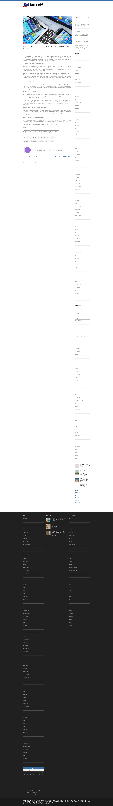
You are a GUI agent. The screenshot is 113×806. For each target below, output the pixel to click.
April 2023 (77, 166)
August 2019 (77, 287)
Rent (76, 423)
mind (47, 141)
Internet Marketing (79, 400)
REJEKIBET (40, 801)
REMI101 (61, 801)
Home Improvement (79, 397)
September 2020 (78, 252)
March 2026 (77, 64)
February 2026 (78, 67)
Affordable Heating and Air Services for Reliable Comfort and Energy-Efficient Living (82, 41)
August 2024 (77, 119)
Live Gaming (77, 406)
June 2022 (25, 657)
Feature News (77, 374)
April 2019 (77, 299)
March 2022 (77, 203)
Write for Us (77, 502)
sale (52, 141)
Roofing (76, 426)
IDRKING (79, 801)
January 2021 (77, 241)
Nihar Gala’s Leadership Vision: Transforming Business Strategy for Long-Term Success (42, 131)
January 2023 (77, 174)
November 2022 (78, 180)
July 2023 (76, 157)
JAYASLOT (51, 801)
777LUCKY (71, 801)
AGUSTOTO (29, 800)
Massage (76, 412)
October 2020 (78, 249)
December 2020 (78, 244)
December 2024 (78, 108)
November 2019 (78, 278)
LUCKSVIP (41, 802)
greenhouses (33, 141)
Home (76, 495)
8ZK (74, 801)
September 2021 (26, 683)
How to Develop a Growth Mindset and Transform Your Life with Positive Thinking (41, 130)
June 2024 (77, 125)
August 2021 (77, 223)
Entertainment (78, 365)
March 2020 (77, 267)
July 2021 (76, 226)
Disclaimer (77, 500)
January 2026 (77, 70)
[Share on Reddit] (41, 137)
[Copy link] (52, 137)
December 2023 (78, 142)
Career (76, 360)
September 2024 (78, 116)
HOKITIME (30, 802)
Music (70, 584)
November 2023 (78, 145)
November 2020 (78, 247)
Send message (79, 341)
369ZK (53, 802)
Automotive (77, 351)
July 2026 (76, 56)
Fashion (76, 371)
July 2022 (76, 192)
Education (77, 362)
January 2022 (77, 209)
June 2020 (77, 258)
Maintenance (77, 409)
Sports (76, 438)
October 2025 (78, 79)
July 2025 (25, 550)
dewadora (25, 800)
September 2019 (78, 284)
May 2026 (76, 61)
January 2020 (77, 273)
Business (26, 141)
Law (75, 403)
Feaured (76, 377)
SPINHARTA (46, 801)
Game (76, 388)
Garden (76, 391)
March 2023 (77, 168)
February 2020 (78, 270)
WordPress (48, 803)
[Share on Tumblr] (44, 137)
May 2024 (76, 128)
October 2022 (78, 183)
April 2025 (77, 96)
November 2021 (78, 215)
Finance (76, 380)
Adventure (77, 348)
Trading (76, 449)
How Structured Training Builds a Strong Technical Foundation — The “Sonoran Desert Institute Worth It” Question (84, 482)
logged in (30, 162)
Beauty (76, 354)
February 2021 (78, 238)
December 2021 (78, 212)
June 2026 (77, 59)
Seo (75, 429)
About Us (77, 497)
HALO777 (36, 802)
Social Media (77, 435)
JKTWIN (88, 801)
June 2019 (77, 293)
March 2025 (77, 99)
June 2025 (77, 90)
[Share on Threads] (47, 137)
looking (41, 141)
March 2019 (77, 301)
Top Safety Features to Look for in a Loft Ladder (59, 525)
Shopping (76, 432)
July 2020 (76, 255)
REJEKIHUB (25, 802)
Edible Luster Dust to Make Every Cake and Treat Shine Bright (37, 132)
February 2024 (78, 137)
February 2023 (78, 171)
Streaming (71, 610)
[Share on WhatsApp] (36, 137)
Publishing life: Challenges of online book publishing (34, 156)
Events (76, 368)
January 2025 (77, 105)
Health (76, 394)
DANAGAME (49, 802)
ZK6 (43, 801)
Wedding (76, 455)
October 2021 (78, 218)
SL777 (33, 802)
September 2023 (78, 151)
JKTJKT (84, 801)
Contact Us (77, 492)
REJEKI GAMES (66, 801)
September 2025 (78, 82)
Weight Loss (77, 458)
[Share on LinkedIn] (33, 137)
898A (58, 801)
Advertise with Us (78, 505)
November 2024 (78, 111)
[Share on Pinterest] (39, 137)
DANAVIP (45, 802)
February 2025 (78, 102)
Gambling (77, 386)
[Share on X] (30, 137)
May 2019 (76, 296)
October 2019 (78, 281)
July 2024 (76, 122)
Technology (77, 446)
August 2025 (77, 85)
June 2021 (77, 229)
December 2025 (78, 73)
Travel (76, 452)
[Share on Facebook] (27, 137)
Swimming (77, 443)
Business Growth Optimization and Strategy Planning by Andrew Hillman (82, 26)
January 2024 (77, 140)
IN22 (82, 801)
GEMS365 (55, 801)
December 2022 (78, 177)
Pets (76, 417)
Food (76, 383)
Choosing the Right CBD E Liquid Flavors (63, 156)
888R (76, 801)
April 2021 (77, 235)
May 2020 (76, 261)
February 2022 (78, 206)
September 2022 (78, 186)
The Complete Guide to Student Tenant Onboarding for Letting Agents (81, 36)
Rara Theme (38, 803)
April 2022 (77, 200)
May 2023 (76, 163)
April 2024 (77, 131)
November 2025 (78, 76)
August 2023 (77, 154)
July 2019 (76, 290)
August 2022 (77, 189)
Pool (76, 420)
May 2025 (76, 93)
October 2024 (26, 576)
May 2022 (76, 197)
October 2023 (78, 148)
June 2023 (77, 160)
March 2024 (77, 134)
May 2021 (76, 232)
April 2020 (77, 264)
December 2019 (78, 275)
